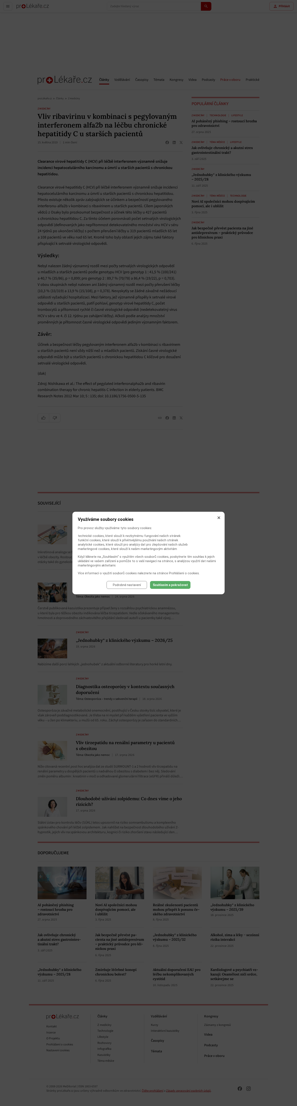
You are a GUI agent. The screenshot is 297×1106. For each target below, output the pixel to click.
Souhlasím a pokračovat (170, 585)
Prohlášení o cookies (184, 573)
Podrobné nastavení (127, 585)
